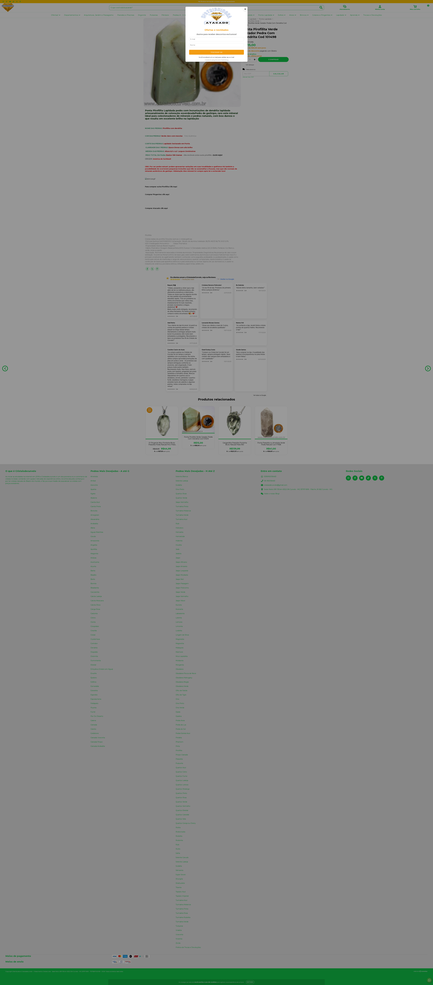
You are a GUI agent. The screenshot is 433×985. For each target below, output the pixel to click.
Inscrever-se (216, 52)
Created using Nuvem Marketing (216, 60)
